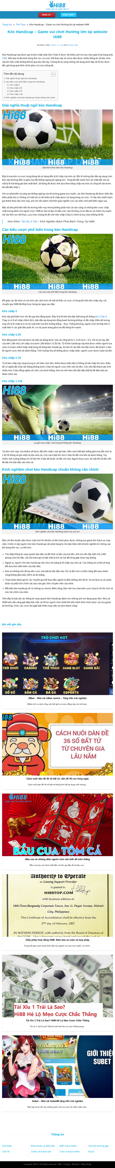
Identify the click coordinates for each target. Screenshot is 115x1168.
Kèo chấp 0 (14, 85)
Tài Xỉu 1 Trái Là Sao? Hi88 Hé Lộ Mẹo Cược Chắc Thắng (57, 1020)
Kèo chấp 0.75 (16, 91)
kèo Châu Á (101, 316)
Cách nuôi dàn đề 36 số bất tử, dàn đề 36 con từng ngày (57, 778)
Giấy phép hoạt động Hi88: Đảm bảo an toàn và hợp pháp (57, 940)
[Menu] (3, 5)
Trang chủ (7, 24)
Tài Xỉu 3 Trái (29, 221)
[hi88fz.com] (57, 5)
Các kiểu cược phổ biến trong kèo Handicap (25, 82)
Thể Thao (21, 24)
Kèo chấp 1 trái (16, 94)
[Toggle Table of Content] (52, 74)
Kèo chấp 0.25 (16, 88)
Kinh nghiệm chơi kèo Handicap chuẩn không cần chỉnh (30, 97)
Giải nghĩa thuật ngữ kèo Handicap (21, 78)
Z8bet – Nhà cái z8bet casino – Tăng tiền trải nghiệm (57, 698)
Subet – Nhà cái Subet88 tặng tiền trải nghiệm (57, 1101)
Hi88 (4, 58)
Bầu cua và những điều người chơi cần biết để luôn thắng (57, 859)
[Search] (110, 5)
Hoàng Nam (73, 45)
